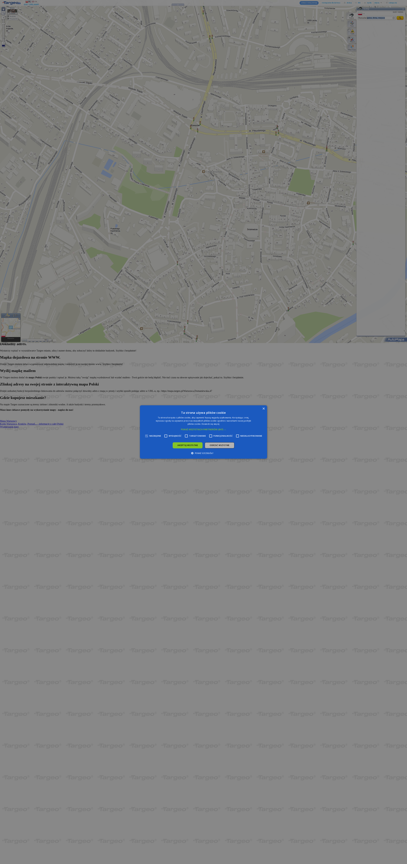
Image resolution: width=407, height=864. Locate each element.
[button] (203, 429)
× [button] (263, 409)
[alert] (203, 432)
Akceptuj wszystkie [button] (187, 445)
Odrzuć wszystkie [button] (219, 445)
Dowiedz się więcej (210, 424)
